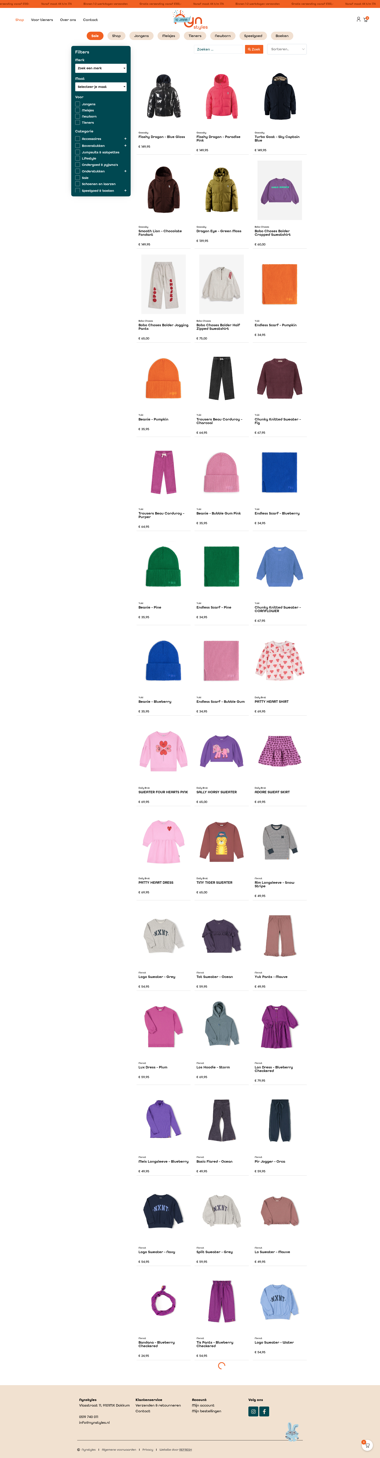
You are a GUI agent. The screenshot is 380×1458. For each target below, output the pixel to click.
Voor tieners (42, 20)
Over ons (68, 20)
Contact (90, 20)
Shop (19, 20)
